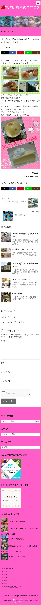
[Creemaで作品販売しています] (11, 498)
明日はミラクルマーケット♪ (18, 556)
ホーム (5, 31)
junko (37, 176)
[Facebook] (12, 52)
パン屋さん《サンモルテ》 (23, 249)
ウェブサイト (5, 381)
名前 (2, 363)
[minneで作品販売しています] (11, 468)
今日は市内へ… (18, 293)
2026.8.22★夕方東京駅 (16, 521)
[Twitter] (5, 52)
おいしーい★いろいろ (21, 279)
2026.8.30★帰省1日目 (16, 539)
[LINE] (28, 52)
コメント (4, 341)
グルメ (13, 31)
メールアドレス (6, 372)
